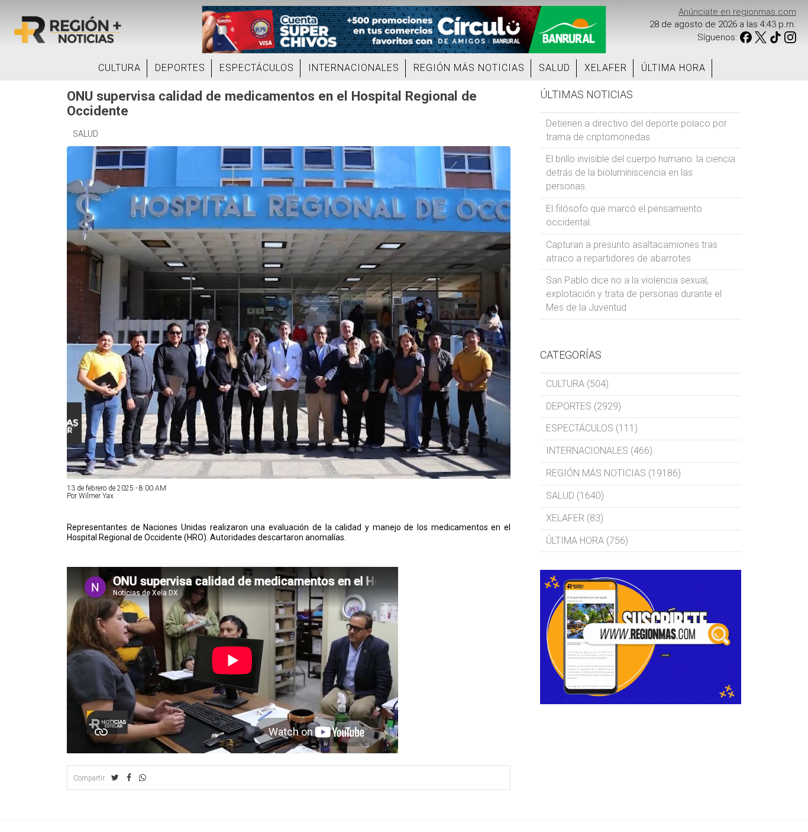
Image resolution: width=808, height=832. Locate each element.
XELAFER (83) (574, 518)
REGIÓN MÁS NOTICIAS (469, 67)
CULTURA (119, 67)
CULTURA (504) (577, 383)
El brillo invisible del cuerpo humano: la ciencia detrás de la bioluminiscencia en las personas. (640, 172)
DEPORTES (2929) (583, 406)
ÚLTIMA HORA (673, 67)
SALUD (554, 67)
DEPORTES (180, 67)
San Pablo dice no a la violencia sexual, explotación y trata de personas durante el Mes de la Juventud (634, 294)
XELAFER (605, 67)
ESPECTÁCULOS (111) (592, 428)
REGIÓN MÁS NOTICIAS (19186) (613, 473)
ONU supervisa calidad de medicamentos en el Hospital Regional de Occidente (272, 103)
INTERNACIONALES (353, 67)
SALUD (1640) (575, 495)
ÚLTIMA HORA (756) (587, 540)
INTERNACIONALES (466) (599, 450)
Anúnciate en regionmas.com (737, 12)
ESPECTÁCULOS (256, 67)
